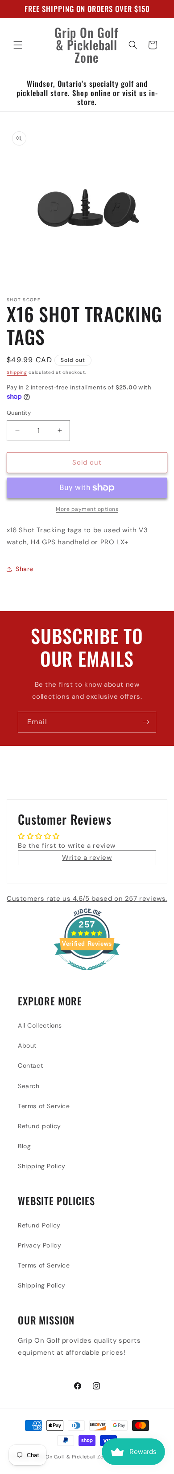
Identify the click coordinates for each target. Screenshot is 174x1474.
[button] (18, 45)
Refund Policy (39, 1225)
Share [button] (24, 569)
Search (29, 1086)
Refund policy (39, 1126)
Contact (30, 1065)
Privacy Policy (39, 1245)
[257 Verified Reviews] (87, 975)
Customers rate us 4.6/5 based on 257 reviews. (87, 898)
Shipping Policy (42, 1166)
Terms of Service (44, 1106)
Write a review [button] (87, 857)
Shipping (17, 372)
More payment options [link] (87, 509)
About (27, 1045)
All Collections (40, 1025)
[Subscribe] (146, 722)
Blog (24, 1146)
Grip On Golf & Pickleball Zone (71, 1457)
